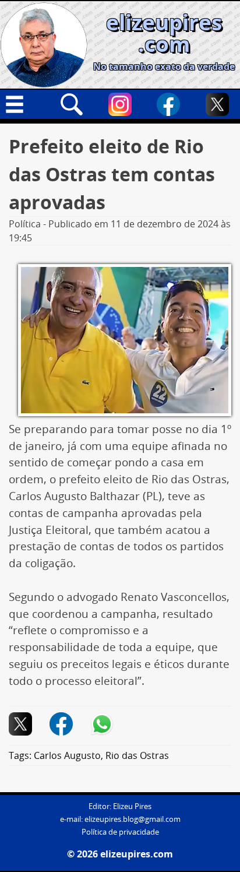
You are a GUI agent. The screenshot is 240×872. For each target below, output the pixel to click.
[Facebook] (168, 104)
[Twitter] (217, 104)
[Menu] (23, 104)
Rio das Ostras (137, 755)
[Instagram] (120, 104)
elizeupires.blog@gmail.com (132, 819)
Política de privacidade (120, 832)
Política (25, 223)
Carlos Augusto (67, 755)
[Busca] (71, 104)
